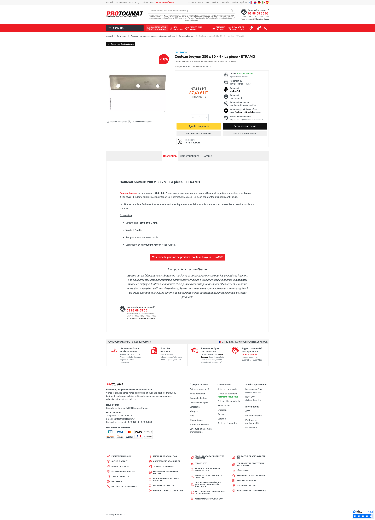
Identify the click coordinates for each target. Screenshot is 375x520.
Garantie (222, 418)
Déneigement (243, 470)
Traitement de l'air (246, 486)
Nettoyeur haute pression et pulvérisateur (210, 493)
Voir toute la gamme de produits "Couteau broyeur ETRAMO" (187, 257)
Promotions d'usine (121, 456)
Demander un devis (244, 126)
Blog (137, 2)
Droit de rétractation (227, 423)
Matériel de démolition (165, 456)
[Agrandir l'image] (165, 110)
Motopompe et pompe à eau (209, 499)
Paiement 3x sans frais (229, 401)
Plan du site (251, 427)
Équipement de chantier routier (165, 472)
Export (221, 414)
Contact (192, 2)
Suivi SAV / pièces (239, 2)
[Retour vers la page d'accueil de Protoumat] (125, 14)
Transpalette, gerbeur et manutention (208, 469)
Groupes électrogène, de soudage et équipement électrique (208, 484)
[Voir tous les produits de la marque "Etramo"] (181, 52)
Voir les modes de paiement (199, 133)
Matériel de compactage (124, 487)
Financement (224, 405)
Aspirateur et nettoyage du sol (251, 457)
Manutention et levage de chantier (208, 476)
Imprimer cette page (118, 121)
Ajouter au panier (199, 126)
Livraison (222, 410)
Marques (194, 411)
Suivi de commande (220, 2)
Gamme (207, 156)
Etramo (186, 66)
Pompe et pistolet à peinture (168, 491)
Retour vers (123, 44)
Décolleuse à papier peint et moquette (209, 457)
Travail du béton (120, 476)
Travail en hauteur (163, 466)
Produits (118, 28)
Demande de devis (199, 398)
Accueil (109, 2)
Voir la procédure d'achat (244, 133)
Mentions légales (253, 415)
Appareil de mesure (246, 480)
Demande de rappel (199, 402)
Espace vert (201, 463)
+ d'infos (247, 84)
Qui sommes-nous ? (124, 2)
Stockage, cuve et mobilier (251, 475)
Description (170, 156)
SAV (207, 2)
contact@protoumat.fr (124, 419)
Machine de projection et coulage (166, 479)
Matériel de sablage (163, 486)
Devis (200, 2)
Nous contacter (197, 393)
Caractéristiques (189, 156)
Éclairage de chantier (123, 471)
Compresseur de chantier (166, 461)
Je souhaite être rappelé (142, 121)
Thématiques (148, 2)
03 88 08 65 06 (258, 13)
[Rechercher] (232, 11)
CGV (247, 411)
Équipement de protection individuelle (250, 464)
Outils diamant (119, 461)
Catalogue (195, 407)
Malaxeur (116, 481)
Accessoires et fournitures (251, 491)
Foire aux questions (199, 424)
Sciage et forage (120, 466)
